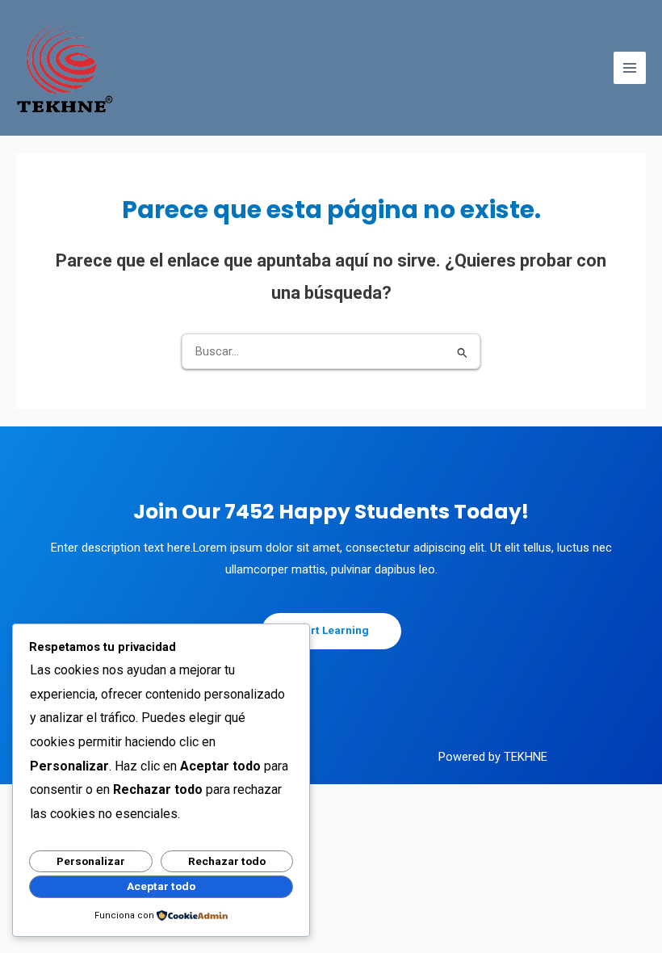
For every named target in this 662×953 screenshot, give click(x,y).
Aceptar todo (161, 886)
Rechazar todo (227, 860)
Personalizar (91, 860)
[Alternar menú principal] (630, 68)
